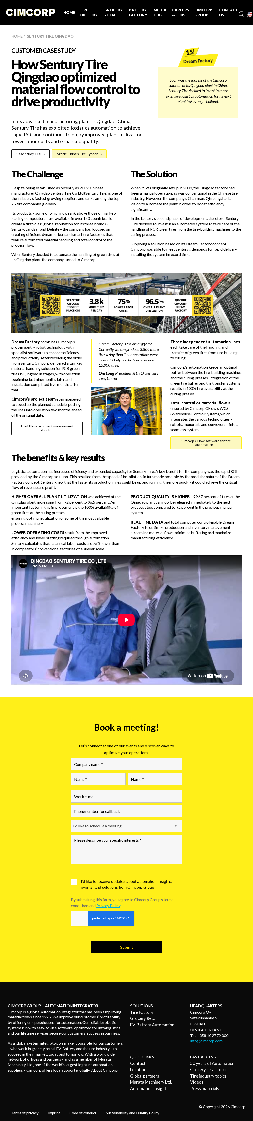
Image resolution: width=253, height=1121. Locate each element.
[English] (250, 15)
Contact (138, 1063)
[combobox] (126, 826)
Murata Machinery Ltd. (151, 1082)
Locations (139, 1069)
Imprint (54, 1113)
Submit (126, 947)
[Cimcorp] (198, 57)
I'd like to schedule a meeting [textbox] (97, 826)
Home (17, 36)
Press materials (204, 1088)
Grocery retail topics (209, 1069)
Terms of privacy (25, 1113)
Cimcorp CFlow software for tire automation (206, 443)
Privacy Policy (108, 905)
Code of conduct (82, 1113)
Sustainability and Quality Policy (132, 1113)
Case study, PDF (29, 154)
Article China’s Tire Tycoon (77, 154)
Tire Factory (141, 1012)
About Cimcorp (104, 1070)
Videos (196, 1082)
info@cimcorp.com (206, 1040)
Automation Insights (149, 1088)
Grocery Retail (143, 1018)
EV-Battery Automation (152, 1024)
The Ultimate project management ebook (47, 428)
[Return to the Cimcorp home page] (30, 12)
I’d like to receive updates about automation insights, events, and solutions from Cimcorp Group (126, 884)
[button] (240, 14)
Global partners (144, 1076)
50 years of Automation (212, 1063)
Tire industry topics (208, 1076)
